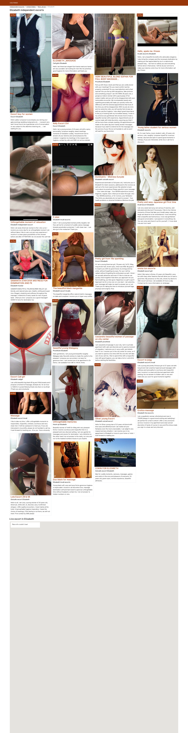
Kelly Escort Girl (61, 123)
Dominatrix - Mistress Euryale (109, 177)
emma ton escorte (146, 268)
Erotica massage (146, 410)
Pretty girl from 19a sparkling (109, 258)
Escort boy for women (22, 114)
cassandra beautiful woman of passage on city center (114, 337)
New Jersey (42, 7)
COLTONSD (14, 3)
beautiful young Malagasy (65, 348)
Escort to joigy (145, 360)
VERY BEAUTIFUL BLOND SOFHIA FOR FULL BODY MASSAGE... (114, 77)
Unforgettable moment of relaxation (28, 222)
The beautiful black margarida (67, 288)
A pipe (56, 217)
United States (31, 7)
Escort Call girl (18, 376)
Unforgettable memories (65, 422)
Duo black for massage (64, 479)
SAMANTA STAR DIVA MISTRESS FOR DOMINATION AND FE (29, 281)
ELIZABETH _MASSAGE (64, 60)
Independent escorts (17, 7)
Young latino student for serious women (157, 127)
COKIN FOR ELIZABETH (106, 468)
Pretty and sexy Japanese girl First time (157, 202)
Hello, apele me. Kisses (149, 51)
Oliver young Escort (105, 418)
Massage (15, 415)
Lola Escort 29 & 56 (20, 497)
